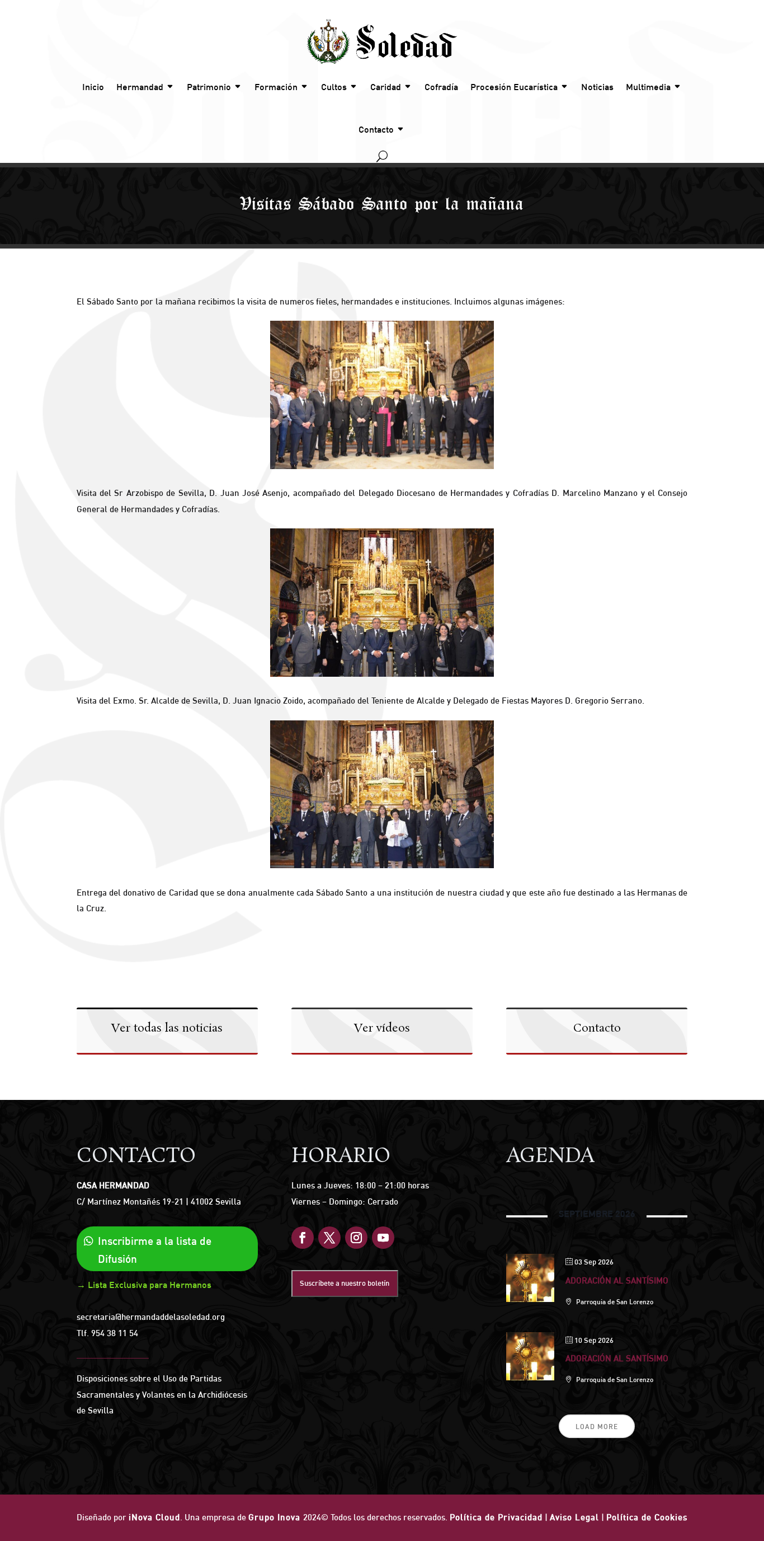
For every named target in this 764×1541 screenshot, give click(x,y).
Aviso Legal (574, 1517)
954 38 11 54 (114, 1333)
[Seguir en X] (329, 1237)
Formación (276, 86)
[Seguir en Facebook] (302, 1237)
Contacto (376, 129)
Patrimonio (209, 86)
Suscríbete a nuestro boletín (344, 1282)
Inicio (93, 86)
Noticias (597, 86)
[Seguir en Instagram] (356, 1237)
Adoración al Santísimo (616, 1280)
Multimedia (648, 86)
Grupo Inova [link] (275, 1517)
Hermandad (139, 86)
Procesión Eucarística (514, 86)
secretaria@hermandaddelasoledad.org (151, 1317)
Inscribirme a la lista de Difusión (154, 1250)
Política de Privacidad (496, 1517)
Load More (597, 1426)
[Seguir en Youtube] (383, 1237)
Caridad (385, 86)
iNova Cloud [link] (154, 1517)
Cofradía (441, 86)
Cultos (334, 86)
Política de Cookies (646, 1517)
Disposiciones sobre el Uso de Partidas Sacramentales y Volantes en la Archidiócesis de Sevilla (162, 1394)
